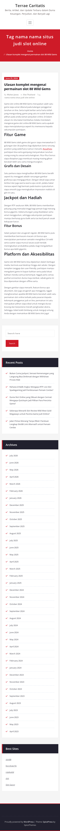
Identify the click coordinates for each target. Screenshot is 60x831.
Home (30, 51)
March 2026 (15, 483)
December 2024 (17, 590)
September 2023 (17, 696)
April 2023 (14, 731)
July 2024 (14, 625)
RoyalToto (47, 148)
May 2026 (14, 469)
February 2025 (16, 575)
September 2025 (17, 526)
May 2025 (14, 554)
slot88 (8, 759)
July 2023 (14, 710)
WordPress (29, 821)
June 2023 (14, 717)
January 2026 (15, 498)
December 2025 (17, 505)
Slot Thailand (29, 94)
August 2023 (15, 703)
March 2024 (15, 653)
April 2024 (14, 646)
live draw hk (11, 765)
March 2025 (15, 568)
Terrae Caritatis (30, 5)
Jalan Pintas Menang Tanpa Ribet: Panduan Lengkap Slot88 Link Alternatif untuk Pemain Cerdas (30, 424)
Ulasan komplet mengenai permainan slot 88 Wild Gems (31, 54)
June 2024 (14, 632)
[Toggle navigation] (30, 23)
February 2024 (16, 660)
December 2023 (17, 674)
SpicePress (48, 821)
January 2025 (15, 582)
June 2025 (14, 547)
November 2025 (17, 512)
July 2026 (14, 455)
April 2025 (14, 561)
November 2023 (17, 681)
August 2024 (15, 618)
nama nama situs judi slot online (19, 97)
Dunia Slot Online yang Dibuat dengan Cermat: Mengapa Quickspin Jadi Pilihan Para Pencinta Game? (31, 400)
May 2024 (14, 639)
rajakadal (10, 772)
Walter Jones (13, 94)
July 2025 (14, 540)
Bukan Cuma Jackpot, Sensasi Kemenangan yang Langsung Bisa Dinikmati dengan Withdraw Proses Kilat (32, 376)
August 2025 (15, 533)
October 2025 (16, 519)
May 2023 (14, 724)
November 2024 (17, 597)
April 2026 (14, 476)
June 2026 (14, 462)
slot (7, 778)
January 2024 (15, 667)
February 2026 (16, 491)
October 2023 (16, 689)
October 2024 (16, 604)
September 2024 (17, 611)
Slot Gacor (10, 784)
